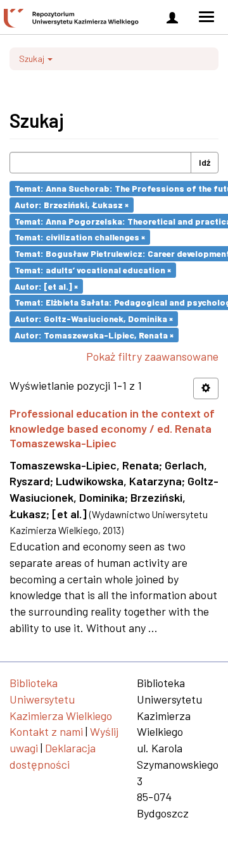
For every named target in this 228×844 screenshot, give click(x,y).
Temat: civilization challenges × (80, 237)
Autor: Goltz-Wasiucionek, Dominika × (94, 318)
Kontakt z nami (46, 731)
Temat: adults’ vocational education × (93, 269)
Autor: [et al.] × (46, 285)
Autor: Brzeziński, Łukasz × (72, 204)
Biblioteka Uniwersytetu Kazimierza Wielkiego (61, 699)
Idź (204, 162)
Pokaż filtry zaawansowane (152, 356)
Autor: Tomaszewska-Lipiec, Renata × (94, 334)
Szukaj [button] (32, 58)
